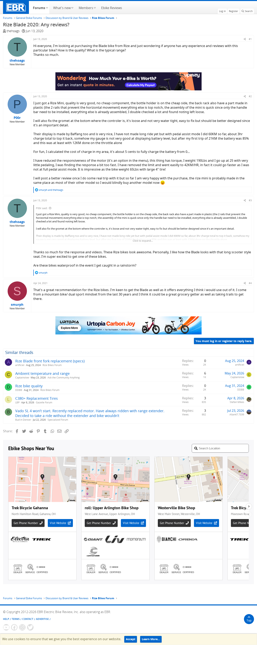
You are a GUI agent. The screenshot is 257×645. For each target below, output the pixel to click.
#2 (250, 96)
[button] (47, 7)
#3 (250, 200)
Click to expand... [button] (143, 240)
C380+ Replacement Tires (36, 398)
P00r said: (41, 208)
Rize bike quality (29, 385)
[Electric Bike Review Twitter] (30, 627)
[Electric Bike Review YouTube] (6, 627)
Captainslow (22, 377)
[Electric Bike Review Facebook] (14, 627)
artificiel (19, 365)
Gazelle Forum (44, 402)
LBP (17, 402)
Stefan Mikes (237, 402)
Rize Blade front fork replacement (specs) (50, 361)
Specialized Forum (58, 419)
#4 (250, 283)
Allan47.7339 (236, 414)
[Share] (244, 39)
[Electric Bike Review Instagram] (22, 627)
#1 (250, 39)
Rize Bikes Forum (52, 365)
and (51, 190)
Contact (27, 619)
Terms (16, 619)
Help (6, 619)
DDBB (18, 390)
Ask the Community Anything (64, 377)
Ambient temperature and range (42, 373)
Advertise (42, 619)
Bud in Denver (23, 419)
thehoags (13, 31)
